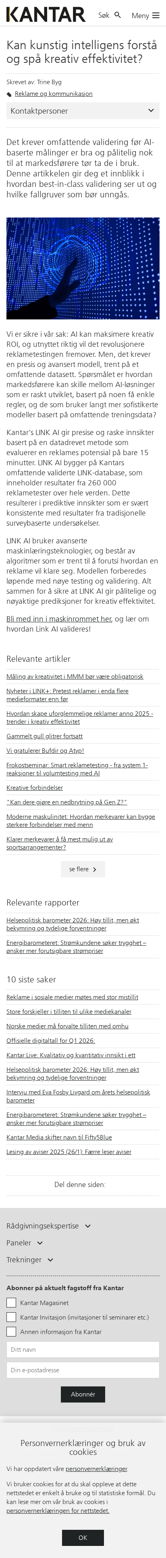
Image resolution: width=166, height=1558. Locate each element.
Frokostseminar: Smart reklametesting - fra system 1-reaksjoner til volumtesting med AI (77, 769)
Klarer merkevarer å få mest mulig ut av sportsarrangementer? (59, 843)
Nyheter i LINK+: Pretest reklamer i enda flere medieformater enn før (67, 695)
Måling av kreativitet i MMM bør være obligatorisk (74, 676)
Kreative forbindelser (34, 787)
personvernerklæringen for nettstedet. (58, 1510)
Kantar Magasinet (44, 1303)
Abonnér (83, 1394)
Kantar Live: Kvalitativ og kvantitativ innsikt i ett (70, 1055)
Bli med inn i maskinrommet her (58, 619)
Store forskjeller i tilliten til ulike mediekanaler (68, 1011)
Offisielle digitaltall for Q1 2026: (50, 1040)
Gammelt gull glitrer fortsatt (44, 736)
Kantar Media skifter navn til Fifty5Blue (59, 1137)
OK (83, 1537)
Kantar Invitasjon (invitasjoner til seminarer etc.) (84, 1317)
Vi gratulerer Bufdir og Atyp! (45, 750)
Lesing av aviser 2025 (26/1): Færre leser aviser (68, 1152)
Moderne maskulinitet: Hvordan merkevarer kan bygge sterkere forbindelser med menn (80, 821)
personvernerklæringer (96, 1469)
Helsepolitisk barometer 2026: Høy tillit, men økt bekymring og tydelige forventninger (72, 924)
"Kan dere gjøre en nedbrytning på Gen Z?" (66, 802)
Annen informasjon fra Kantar (61, 1332)
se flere (79, 869)
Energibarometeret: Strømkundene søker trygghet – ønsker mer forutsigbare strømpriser (76, 947)
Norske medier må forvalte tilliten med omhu (67, 1026)
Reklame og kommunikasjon (54, 93)
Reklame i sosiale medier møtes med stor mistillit (72, 997)
